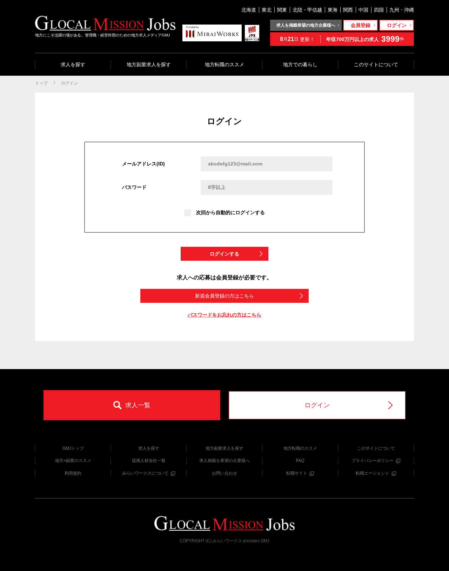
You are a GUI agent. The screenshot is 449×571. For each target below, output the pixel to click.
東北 (267, 10)
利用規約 (73, 473)
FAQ (300, 460)
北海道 (248, 10)
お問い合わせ (224, 473)
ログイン (69, 83)
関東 (282, 10)
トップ (41, 83)
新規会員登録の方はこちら (224, 296)
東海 (332, 10)
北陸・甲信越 (307, 10)
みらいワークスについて (145, 473)
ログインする (224, 254)
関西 (348, 10)
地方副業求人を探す (149, 64)
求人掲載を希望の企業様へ (224, 460)
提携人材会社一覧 (149, 460)
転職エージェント (372, 473)
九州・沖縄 (401, 10)
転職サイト (296, 473)
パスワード (134, 187)
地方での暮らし (300, 64)
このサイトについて (376, 64)
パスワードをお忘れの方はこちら (224, 315)
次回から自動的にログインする (230, 212)
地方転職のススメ (224, 64)
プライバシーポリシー (372, 460)
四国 (379, 10)
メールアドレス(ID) (143, 163)
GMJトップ (73, 448)
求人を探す (73, 64)
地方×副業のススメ (73, 460)
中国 (363, 10)
